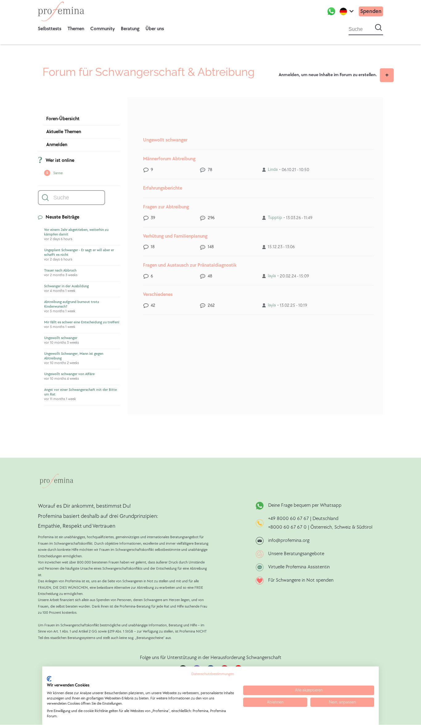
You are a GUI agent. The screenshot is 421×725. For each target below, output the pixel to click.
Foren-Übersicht (63, 119)
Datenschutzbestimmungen (212, 674)
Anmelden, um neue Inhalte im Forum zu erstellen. (328, 75)
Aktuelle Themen (63, 132)
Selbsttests (49, 29)
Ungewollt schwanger (60, 338)
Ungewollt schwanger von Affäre (69, 374)
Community (102, 29)
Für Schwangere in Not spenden (300, 580)
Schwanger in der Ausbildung (66, 286)
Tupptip (275, 217)
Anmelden (56, 145)
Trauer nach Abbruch (60, 270)
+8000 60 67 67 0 (287, 527)
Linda (273, 169)
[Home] (61, 11)
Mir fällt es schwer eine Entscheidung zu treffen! (81, 322)
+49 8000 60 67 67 (289, 519)
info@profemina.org (288, 540)
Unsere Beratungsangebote (296, 554)
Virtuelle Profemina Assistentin (299, 567)
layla (272, 275)
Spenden (371, 11)
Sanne (58, 173)
